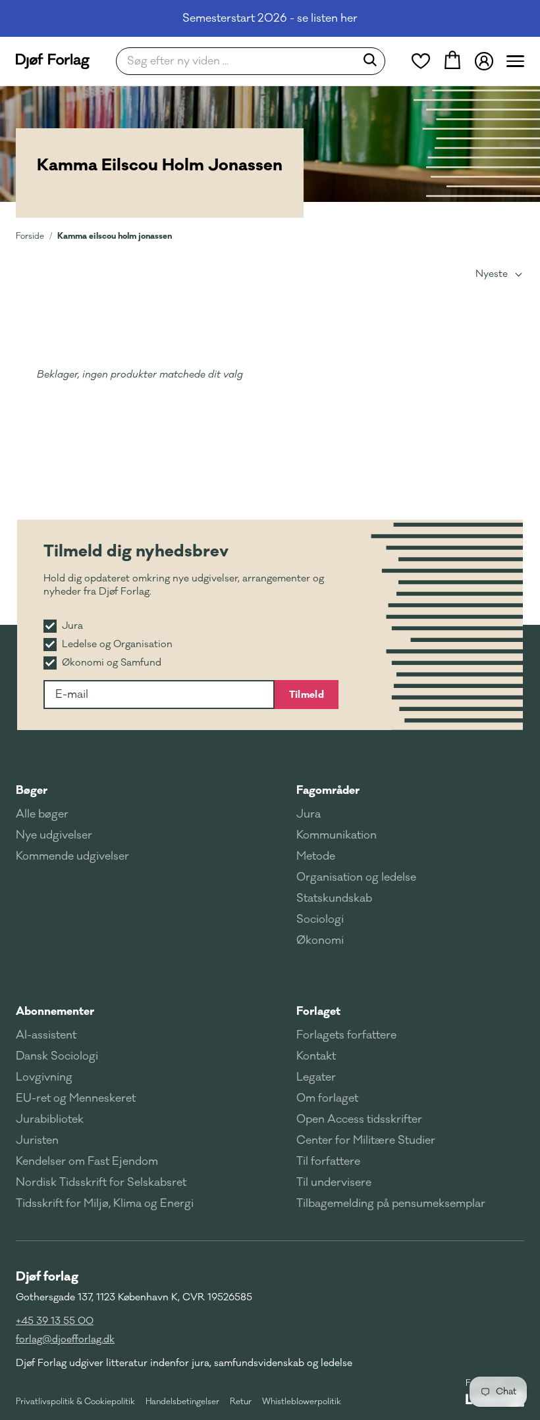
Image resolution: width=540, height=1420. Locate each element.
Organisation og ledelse (356, 877)
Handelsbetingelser (182, 1401)
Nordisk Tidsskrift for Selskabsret (101, 1182)
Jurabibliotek (50, 1119)
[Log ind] (484, 61)
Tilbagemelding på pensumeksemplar (390, 1203)
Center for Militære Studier (365, 1140)
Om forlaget (327, 1098)
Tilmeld (306, 694)
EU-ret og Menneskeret (76, 1098)
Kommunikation (336, 835)
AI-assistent (46, 1035)
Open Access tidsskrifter (359, 1119)
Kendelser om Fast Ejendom (87, 1161)
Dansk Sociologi (57, 1056)
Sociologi (320, 919)
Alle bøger (42, 814)
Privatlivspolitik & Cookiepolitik (75, 1401)
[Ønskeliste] (421, 61)
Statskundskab (334, 898)
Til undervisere (333, 1182)
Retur (241, 1401)
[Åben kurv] (452, 61)
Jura (308, 814)
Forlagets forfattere (346, 1035)
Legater (316, 1077)
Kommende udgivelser (72, 856)
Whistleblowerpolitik (301, 1401)
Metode (315, 856)
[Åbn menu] (515, 61)
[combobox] (240, 61)
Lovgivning (44, 1077)
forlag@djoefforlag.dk (65, 1339)
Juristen (37, 1140)
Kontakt (316, 1056)
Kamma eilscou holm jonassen (114, 235)
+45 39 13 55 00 (55, 1321)
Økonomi (320, 940)
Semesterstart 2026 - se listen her (270, 18)
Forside (30, 236)
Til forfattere (328, 1161)
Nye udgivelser (54, 835)
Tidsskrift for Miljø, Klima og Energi (105, 1203)
